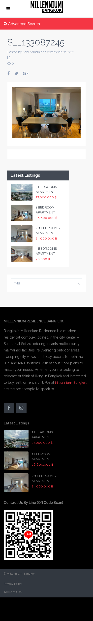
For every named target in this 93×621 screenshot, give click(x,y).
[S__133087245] (46, 112)
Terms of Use (13, 592)
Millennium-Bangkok (71, 382)
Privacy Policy (13, 584)
